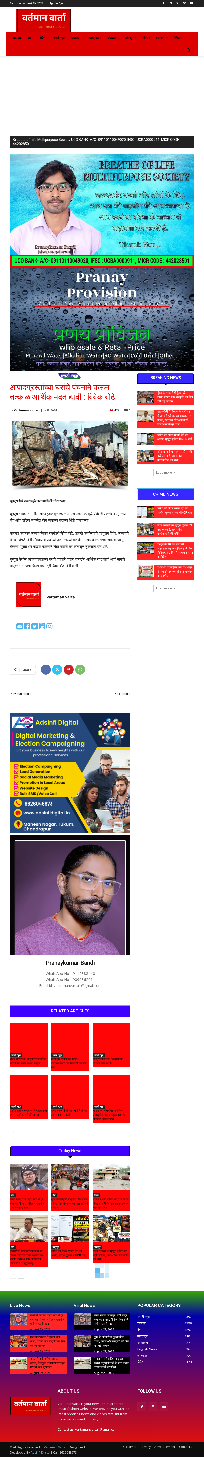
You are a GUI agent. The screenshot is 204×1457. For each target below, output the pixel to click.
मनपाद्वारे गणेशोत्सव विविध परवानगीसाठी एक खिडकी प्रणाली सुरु (69, 1063)
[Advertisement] (102, 93)
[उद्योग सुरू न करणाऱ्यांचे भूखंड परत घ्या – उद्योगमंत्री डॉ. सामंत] (29, 1088)
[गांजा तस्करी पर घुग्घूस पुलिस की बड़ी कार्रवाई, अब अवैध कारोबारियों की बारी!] (111, 1228)
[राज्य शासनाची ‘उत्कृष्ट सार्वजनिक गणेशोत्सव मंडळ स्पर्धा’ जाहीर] (29, 1036)
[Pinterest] (69, 670)
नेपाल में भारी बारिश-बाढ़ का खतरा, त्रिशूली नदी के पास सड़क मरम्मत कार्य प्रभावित (111, 1203)
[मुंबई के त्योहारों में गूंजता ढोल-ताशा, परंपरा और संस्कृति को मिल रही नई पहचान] (70, 1177)
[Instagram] (170, 3)
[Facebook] (163, 3)
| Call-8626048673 (64, 1452)
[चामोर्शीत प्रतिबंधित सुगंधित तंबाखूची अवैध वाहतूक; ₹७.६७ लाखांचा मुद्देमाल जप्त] (111, 1088)
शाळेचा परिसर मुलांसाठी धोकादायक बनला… (38, 699)
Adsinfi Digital (41, 1452)
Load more (164, 472)
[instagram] (49, 627)
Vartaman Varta (26, 410)
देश (12, 1195)
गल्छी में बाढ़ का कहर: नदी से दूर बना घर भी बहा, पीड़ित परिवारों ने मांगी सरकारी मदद (27, 1203)
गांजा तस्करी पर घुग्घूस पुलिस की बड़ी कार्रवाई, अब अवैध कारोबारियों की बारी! (111, 1255)
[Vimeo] (184, 3)
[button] (188, 50)
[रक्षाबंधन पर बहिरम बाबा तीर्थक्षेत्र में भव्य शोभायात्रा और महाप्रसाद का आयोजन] (145, 571)
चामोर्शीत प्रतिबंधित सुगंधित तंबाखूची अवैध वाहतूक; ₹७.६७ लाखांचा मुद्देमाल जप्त (109, 1115)
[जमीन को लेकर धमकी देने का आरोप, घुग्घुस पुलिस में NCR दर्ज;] (70, 1228)
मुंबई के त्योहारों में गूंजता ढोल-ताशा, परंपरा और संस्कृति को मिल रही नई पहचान (69, 1203)
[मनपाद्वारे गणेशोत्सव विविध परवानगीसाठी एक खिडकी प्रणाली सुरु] (70, 1036)
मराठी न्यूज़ (69, 376)
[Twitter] (177, 3)
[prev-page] (13, 1131)
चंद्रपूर (56, 1247)
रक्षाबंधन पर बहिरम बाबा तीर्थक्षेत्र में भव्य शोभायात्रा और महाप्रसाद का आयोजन (174, 572)
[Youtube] (191, 3)
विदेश (96, 1195)
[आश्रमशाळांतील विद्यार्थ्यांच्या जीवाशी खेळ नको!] (111, 1036)
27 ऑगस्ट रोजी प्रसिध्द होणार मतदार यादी (102, 699)
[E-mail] (20, 627)
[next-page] (21, 1131)
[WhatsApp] (80, 670)
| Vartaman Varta (53, 1447)
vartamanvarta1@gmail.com (96, 1429)
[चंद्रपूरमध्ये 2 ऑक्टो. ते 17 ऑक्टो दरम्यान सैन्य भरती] (70, 1088)
